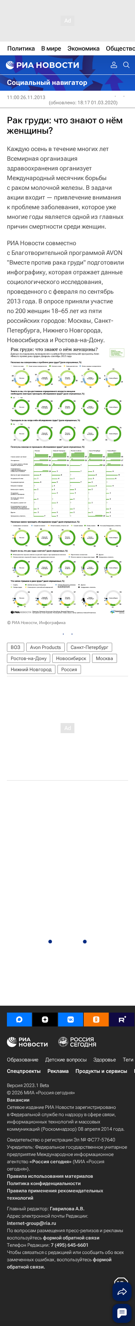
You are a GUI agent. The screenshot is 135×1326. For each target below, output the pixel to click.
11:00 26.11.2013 (26, 97)
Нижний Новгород (31, 669)
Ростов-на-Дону (28, 658)
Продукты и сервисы (101, 1071)
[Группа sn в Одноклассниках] (96, 1019)
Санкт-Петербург (89, 647)
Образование (22, 1060)
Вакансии (18, 1100)
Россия (69, 669)
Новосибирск (71, 658)
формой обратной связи (71, 1237)
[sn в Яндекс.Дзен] (45, 1019)
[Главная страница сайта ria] (41, 65)
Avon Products (45, 647)
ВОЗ (15, 647)
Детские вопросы (66, 1060)
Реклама (58, 1071)
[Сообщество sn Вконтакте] (70, 1019)
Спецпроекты (23, 1071)
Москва (104, 658)
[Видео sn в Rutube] (121, 1019)
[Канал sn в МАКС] (19, 1019)
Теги (128, 1060)
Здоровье (104, 1060)
